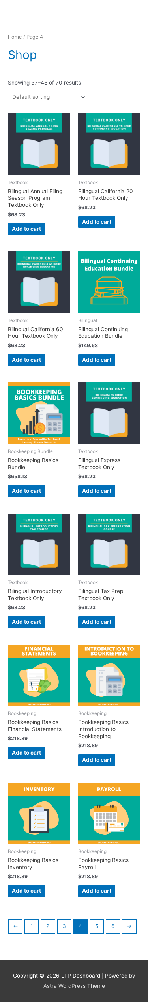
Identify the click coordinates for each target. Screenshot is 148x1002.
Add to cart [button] (26, 229)
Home (15, 37)
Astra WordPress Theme (74, 986)
